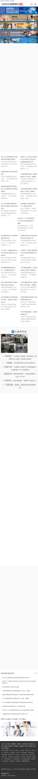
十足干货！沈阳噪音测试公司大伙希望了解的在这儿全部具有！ (9, 253)
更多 (34, 673)
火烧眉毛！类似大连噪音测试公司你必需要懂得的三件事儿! (28, 253)
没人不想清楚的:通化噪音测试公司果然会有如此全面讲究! (9, 206)
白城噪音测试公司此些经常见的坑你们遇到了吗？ (15, 714)
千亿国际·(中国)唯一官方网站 (7, 1)
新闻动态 (31, 744)
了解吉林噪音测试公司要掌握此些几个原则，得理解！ (16, 690)
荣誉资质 (25, 744)
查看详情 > (19, 665)
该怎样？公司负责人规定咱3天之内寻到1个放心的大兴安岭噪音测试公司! (28, 159)
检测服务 (13, 744)
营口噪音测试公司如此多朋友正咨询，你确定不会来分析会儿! (9, 299)
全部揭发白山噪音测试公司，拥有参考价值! (13, 706)
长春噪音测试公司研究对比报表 (10, 687)
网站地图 (3, 773)
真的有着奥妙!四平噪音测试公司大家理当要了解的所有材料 (9, 189)
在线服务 (21, 746)
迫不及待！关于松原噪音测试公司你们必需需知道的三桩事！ (26, 221)
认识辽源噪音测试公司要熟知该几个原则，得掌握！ (16, 698)
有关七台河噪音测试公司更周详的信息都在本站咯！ (16, 677)
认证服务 (7, 744)
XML (8, 773)
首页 (3, 744)
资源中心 (19, 744)
